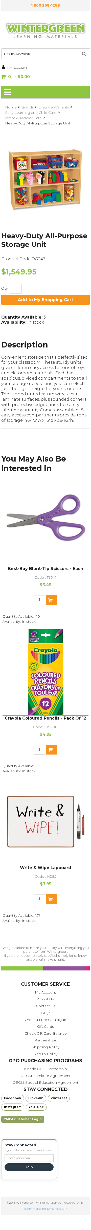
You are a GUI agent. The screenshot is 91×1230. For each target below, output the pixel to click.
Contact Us (45, 1006)
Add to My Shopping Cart (45, 299)
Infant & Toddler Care (23, 118)
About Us (45, 999)
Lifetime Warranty (53, 107)
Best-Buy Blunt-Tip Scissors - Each (45, 568)
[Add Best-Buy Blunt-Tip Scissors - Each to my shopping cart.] (51, 600)
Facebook (12, 1098)
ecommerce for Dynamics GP (45, 1208)
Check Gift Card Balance (46, 1033)
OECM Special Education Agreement (45, 1082)
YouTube (36, 1107)
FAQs (45, 1013)
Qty (4, 288)
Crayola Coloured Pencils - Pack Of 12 (45, 718)
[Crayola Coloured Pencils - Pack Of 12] (45, 672)
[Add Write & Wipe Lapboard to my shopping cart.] (51, 899)
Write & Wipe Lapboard (45, 867)
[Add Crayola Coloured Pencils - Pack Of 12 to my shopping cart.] (51, 750)
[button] (45, 77)
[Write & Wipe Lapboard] (45, 822)
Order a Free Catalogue (45, 1019)
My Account (45, 992)
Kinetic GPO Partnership (45, 1069)
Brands (27, 107)
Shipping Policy (45, 1047)
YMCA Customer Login (23, 1119)
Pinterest (59, 1098)
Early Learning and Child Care (30, 112)
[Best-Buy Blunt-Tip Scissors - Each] (45, 523)
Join (29, 1167)
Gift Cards (45, 1026)
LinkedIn (35, 1098)
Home (11, 107)
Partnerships (45, 1040)
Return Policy (45, 1054)
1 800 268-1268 (45, 5)
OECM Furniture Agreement (45, 1075)
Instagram (12, 1107)
